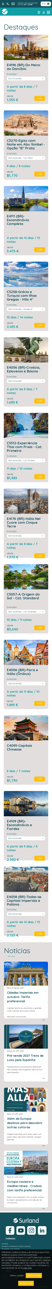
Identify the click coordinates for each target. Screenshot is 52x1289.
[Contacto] (3, 3)
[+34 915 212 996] (8, 3)
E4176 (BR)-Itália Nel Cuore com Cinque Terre (23, 522)
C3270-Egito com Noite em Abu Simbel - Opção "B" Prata (26, 144)
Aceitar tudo (26, 1283)
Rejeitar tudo (34, 1275)
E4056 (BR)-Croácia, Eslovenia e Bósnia (23, 369)
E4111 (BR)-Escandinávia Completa (18, 220)
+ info (39, 98)
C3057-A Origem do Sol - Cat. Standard (23, 596)
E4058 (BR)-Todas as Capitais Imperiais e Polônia (24, 900)
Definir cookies (17, 1275)
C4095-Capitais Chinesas (19, 747)
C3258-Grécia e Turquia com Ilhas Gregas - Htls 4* (22, 295)
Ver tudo (11, 956)
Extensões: (12, 74)
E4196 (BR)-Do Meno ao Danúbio (23, 67)
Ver (43, 1020)
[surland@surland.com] (13, 3)
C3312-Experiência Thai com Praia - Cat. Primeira (24, 447)
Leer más (27, 1268)
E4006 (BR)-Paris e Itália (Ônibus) (22, 672)
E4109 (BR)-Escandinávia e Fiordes (19, 825)
